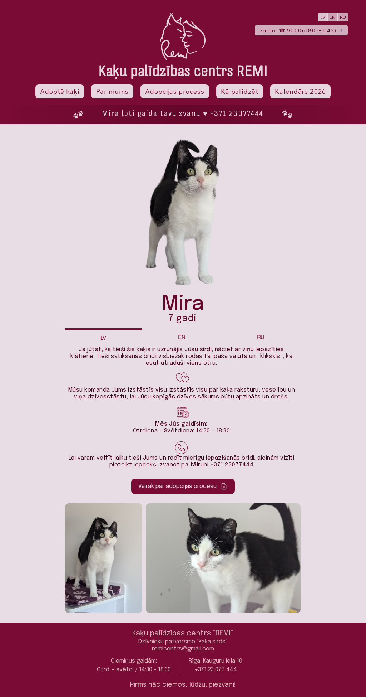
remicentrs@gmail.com (183, 649)
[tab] (103, 337)
